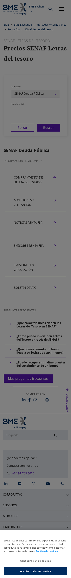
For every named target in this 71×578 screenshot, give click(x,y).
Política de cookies (47, 551)
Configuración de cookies (35, 560)
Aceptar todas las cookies (35, 571)
